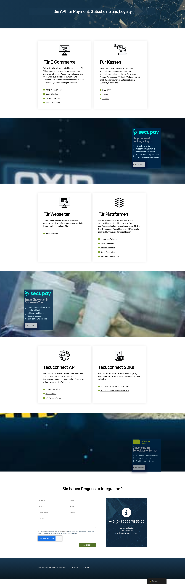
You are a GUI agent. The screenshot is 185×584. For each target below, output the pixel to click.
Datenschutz (86, 567)
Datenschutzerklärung (62, 531)
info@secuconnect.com (129, 533)
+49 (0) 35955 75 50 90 (126, 522)
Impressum (75, 567)
